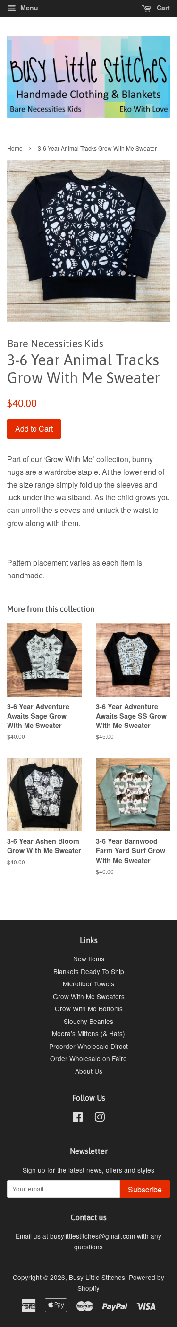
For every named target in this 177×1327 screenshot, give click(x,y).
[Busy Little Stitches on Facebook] (77, 1118)
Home (15, 148)
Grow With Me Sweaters (89, 996)
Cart (162, 7)
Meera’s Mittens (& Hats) (88, 1033)
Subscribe (145, 1189)
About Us (88, 1071)
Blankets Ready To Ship (88, 971)
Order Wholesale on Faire (88, 1058)
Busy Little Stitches (97, 1277)
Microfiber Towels (88, 983)
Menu (28, 7)
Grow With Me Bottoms (89, 1008)
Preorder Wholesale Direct (88, 1046)
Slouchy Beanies (88, 1021)
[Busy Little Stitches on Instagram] (99, 1118)
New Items (88, 958)
